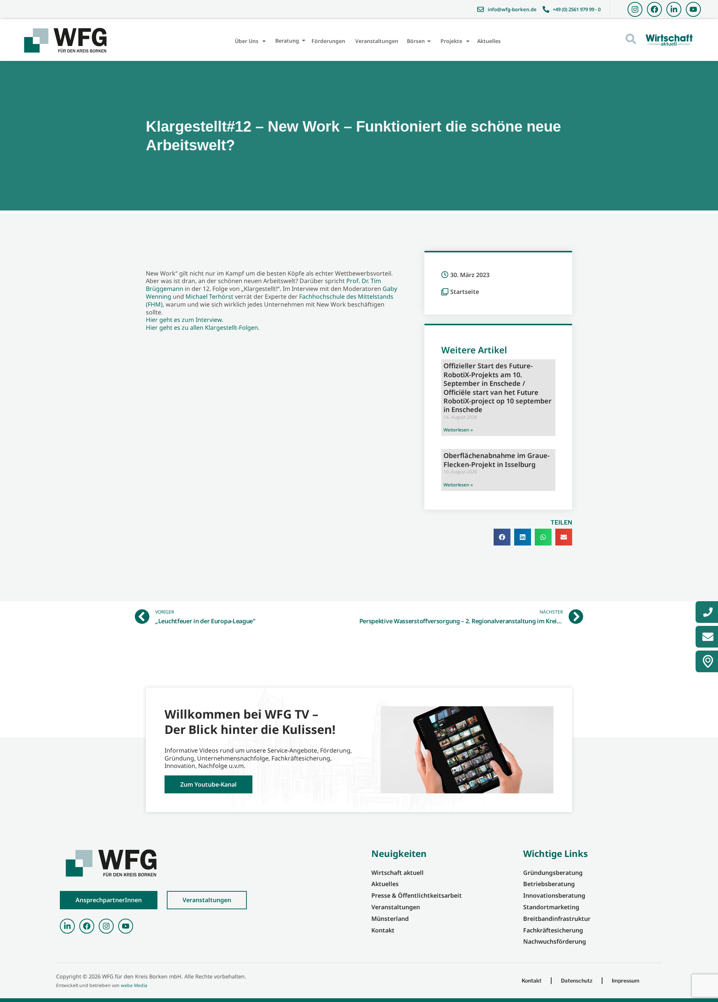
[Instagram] (635, 9)
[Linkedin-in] (673, 9)
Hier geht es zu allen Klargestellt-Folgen (202, 327)
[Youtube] (693, 9)
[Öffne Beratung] (303, 40)
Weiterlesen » (458, 430)
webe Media (134, 985)
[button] (502, 537)
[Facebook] (654, 9)
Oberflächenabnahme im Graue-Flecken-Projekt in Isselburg (497, 459)
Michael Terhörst (209, 296)
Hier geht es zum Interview (184, 320)
